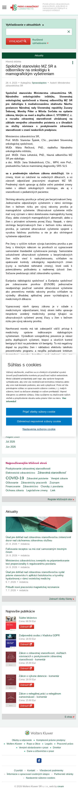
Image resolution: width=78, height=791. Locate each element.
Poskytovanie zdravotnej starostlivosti (28, 468)
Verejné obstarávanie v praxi (33, 747)
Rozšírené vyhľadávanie (39, 41)
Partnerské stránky (63, 774)
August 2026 (13, 436)
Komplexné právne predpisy (50, 740)
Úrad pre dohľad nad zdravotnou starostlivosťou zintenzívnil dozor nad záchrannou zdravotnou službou (38, 539)
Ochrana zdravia (15, 490)
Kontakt (31, 770)
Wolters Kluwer (14, 743)
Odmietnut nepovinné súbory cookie (39, 421)
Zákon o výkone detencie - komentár (39, 676)
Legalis (48, 743)
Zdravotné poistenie (37, 478)
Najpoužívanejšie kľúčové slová (26, 463)
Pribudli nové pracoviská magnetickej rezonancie (32, 587)
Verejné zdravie (59, 478)
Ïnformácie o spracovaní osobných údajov (28, 774)
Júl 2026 (10, 441)
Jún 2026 (11, 446)
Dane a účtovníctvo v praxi (40, 751)
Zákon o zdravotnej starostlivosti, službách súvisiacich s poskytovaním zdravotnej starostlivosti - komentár (42, 656)
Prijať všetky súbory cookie (39, 411)
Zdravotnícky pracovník (34, 482)
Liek (52, 490)
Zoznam (54, 482)
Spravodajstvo (39, 83)
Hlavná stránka (13, 61)
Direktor (57, 747)
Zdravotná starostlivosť (52, 472)
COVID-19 (15, 478)
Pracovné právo (65, 743)
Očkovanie (12, 482)
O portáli (18, 770)
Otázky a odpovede (22, 740)
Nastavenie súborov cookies (40, 778)
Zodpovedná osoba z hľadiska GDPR (39, 635)
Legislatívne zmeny (37, 490)
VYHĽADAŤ (16, 41)
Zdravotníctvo (30, 486)
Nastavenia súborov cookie (39, 429)
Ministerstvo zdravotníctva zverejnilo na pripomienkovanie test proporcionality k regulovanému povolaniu (37, 562)
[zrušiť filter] (68, 32)
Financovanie (13, 486)
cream (60, 786)
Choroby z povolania (52, 486)
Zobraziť (25, 626)
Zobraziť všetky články (61, 599)
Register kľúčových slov (60, 499)
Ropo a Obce (33, 743)
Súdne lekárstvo (28, 617)
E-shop (69, 717)
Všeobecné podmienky (51, 770)
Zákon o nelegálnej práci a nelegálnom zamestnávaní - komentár (40, 695)
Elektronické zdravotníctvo (20, 472)
